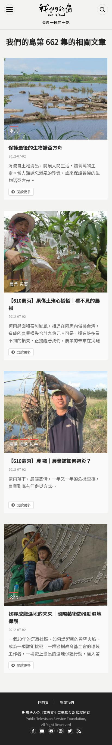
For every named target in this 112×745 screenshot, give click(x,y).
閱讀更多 (24, 191)
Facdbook (33, 731)
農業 (14, 284)
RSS (79, 731)
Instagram (60, 731)
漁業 (24, 444)
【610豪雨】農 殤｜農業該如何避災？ (49, 460)
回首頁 (43, 702)
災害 (24, 284)
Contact (51, 731)
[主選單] (9, 9)
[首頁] (56, 9)
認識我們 (67, 702)
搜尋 (102, 9)
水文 (14, 131)
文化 (14, 597)
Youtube (42, 731)
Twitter (70, 731)
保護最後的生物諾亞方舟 (35, 147)
